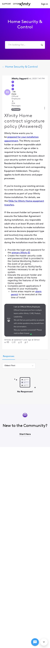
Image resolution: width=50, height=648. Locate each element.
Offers (16, 4)
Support (6, 4)
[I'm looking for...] (41, 45)
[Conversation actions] (44, 108)
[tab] (8, 357)
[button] (6, 342)
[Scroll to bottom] (44, 642)
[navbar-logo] (25, 4)
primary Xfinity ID (21, 253)
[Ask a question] (35, 642)
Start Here (25, 434)
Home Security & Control (21, 67)
